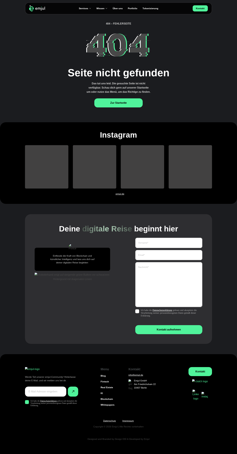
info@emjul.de (135, 375)
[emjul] (37, 8)
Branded (106, 439)
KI (102, 393)
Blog (103, 375)
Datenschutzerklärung (162, 310)
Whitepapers (107, 405)
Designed (92, 439)
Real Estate (107, 387)
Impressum (128, 420)
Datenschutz (109, 420)
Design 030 (120, 439)
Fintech (105, 381)
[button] (46, 167)
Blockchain (107, 399)
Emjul (146, 439)
